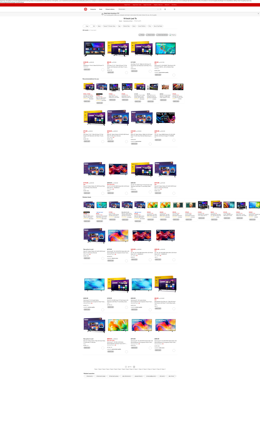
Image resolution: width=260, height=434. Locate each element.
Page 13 (145, 369)
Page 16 (159, 369)
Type (119, 26)
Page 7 (119, 369)
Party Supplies (161, 0)
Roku (108, 137)
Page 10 (132, 369)
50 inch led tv (90, 376)
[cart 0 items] (174, 9)
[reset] (158, 9)
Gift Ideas (167, 0)
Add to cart (87, 69)
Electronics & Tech (135, 0)
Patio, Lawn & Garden (61, 0)
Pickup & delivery (110, 9)
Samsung (157, 68)
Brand (134, 26)
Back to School (13, 0)
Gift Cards (171, 0)
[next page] (134, 367)
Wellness (110, 0)
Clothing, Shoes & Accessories (33, 0)
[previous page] (126, 367)
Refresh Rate (126, 26)
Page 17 (164, 369)
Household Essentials (75, 0)
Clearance (196, 0)
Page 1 (96, 369)
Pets (103, 0)
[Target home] (85, 9)
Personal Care (90, 0)
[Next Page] (176, 26)
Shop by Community (179, 0)
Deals (192, 0)
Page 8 (123, 369)
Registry (6, 2)
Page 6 (115, 369)
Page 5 (112, 369)
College (19, 0)
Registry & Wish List (158, 4)
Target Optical (187, 0)
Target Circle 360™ (147, 4)
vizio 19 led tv (172, 376)
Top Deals (218, 0)
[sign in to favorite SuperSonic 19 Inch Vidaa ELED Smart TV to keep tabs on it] (102, 69)
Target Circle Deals (225, 0)
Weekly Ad (232, 0)
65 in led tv (162, 376)
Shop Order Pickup (239, 0)
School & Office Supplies (118, 0)
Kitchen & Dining (52, 0)
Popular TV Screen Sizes (109, 26)
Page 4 (108, 369)
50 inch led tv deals (101, 376)
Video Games (143, 0)
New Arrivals (202, 0)
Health (106, 0)
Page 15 (154, 369)
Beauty (85, 0)
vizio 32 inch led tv (126, 376)
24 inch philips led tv (151, 376)
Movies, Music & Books (152, 0)
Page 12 (141, 369)
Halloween (23, 0)
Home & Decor (44, 0)
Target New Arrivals (4, 0)
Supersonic (85, 66)
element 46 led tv (138, 376)
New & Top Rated (158, 26)
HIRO (108, 68)
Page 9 (127, 369)
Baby (82, 0)
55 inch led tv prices (113, 376)
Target (120, 21)
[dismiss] (258, 13)
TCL (155, 137)
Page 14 (150, 369)
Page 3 (104, 369)
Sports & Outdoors (98, 0)
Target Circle (15, 2)
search (160, 9)
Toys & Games (127, 0)
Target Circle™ (127, 4)
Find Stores (21, 2)
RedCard (10, 2)
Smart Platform (142, 26)
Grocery (68, 0)
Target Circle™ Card (137, 4)
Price (149, 26)
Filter (87, 26)
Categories (93, 9)
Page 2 (100, 369)
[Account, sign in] (168, 9)
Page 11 (136, 369)
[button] (99, 94)
